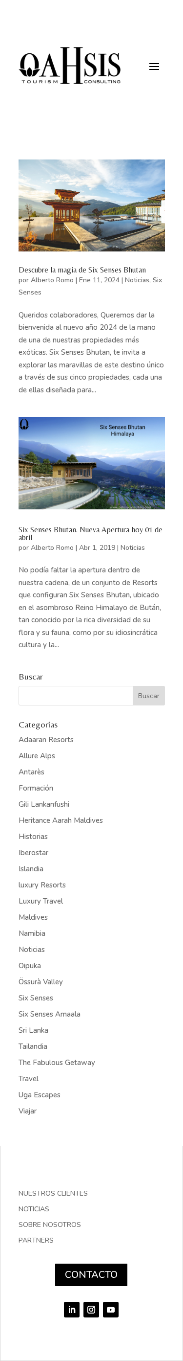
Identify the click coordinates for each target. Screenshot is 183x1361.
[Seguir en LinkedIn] (72, 1309)
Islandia (31, 869)
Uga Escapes (40, 1095)
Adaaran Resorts (46, 740)
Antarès (31, 772)
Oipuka (30, 966)
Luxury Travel (41, 901)
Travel (29, 1079)
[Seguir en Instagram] (91, 1309)
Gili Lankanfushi (44, 804)
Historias (33, 836)
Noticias (137, 280)
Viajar (28, 1111)
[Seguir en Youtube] (111, 1309)
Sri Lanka (33, 1030)
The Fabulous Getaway (57, 1062)
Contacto (91, 1274)
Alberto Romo (52, 280)
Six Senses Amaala (50, 1014)
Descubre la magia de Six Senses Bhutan (82, 269)
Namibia (32, 933)
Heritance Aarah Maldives (61, 820)
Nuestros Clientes (53, 1194)
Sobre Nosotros (50, 1225)
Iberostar (33, 853)
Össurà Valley (41, 982)
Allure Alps (37, 756)
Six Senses (36, 998)
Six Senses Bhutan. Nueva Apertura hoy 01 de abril (91, 533)
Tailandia (33, 1046)
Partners (36, 1241)
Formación (36, 788)
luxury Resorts (42, 885)
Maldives (33, 917)
